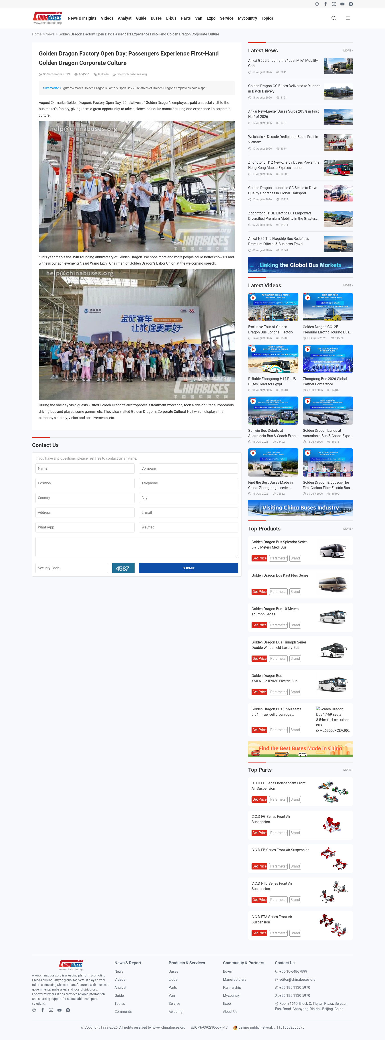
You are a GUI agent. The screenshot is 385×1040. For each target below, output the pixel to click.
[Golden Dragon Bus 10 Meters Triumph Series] (333, 617)
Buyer (227, 971)
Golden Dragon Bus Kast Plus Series (280, 575)
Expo (211, 18)
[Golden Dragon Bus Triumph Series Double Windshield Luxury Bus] (333, 651)
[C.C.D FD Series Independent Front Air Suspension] (333, 792)
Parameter (278, 558)
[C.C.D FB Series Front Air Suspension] (333, 858)
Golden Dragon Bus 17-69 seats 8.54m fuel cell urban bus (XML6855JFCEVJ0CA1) (276, 714)
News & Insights (82, 18)
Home (36, 34)
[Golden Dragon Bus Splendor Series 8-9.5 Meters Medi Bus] (333, 550)
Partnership (232, 987)
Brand (295, 558)
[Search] (334, 18)
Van (198, 18)
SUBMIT (189, 568)
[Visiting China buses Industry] (300, 508)
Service (226, 18)
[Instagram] (351, 4)
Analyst (124, 18)
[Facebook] (326, 4)
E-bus (171, 18)
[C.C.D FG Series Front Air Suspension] (333, 825)
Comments (123, 1011)
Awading (175, 1011)
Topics (267, 18)
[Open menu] (348, 18)
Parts (186, 18)
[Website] (317, 4)
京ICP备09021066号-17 (209, 1027)
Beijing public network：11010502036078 (271, 1027)
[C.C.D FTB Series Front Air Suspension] (333, 892)
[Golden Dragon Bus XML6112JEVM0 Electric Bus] (333, 684)
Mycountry (247, 18)
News (50, 34)
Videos (107, 18)
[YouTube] (342, 4)
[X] (334, 4)
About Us (230, 1011)
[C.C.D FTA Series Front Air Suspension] (333, 925)
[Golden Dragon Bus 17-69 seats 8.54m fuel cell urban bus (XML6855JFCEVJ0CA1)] (333, 720)
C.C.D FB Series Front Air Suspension (280, 850)
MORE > (348, 50)
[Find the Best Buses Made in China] (300, 749)
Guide (141, 18)
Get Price (259, 558)
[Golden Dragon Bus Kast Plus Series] (333, 584)
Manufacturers (234, 979)
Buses (156, 18)
